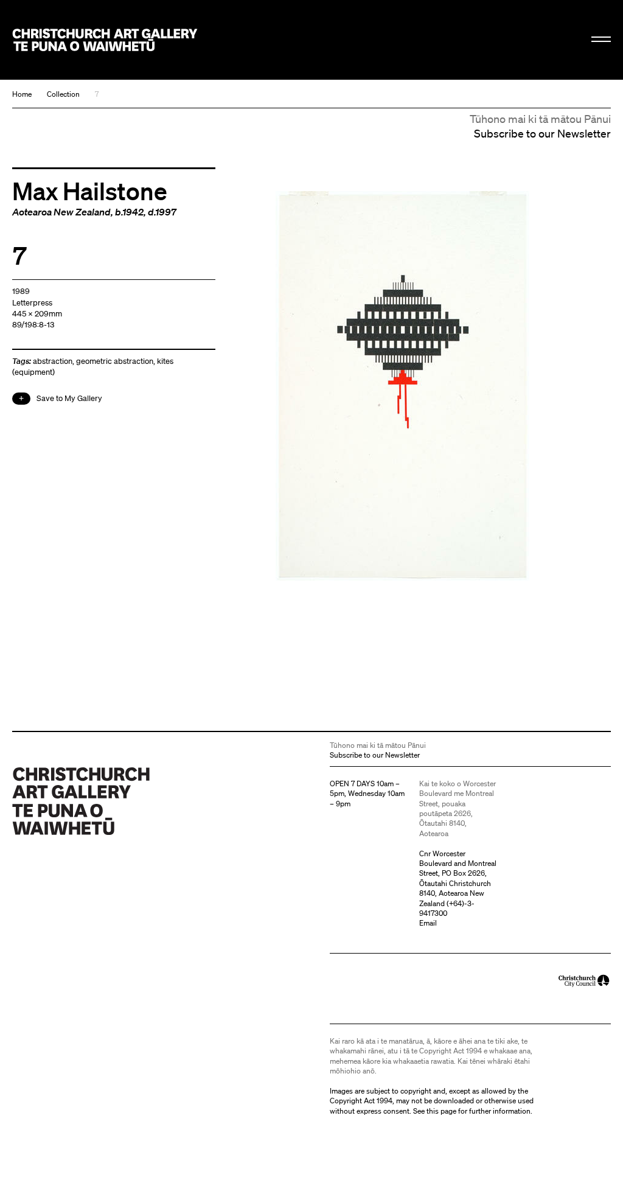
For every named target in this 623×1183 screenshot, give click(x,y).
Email (428, 923)
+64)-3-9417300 (447, 908)
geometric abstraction (114, 361)
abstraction (52, 361)
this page (441, 1111)
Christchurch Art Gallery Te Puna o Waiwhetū (105, 39)
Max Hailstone (89, 190)
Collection (63, 94)
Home (22, 94)
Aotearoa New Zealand (61, 212)
